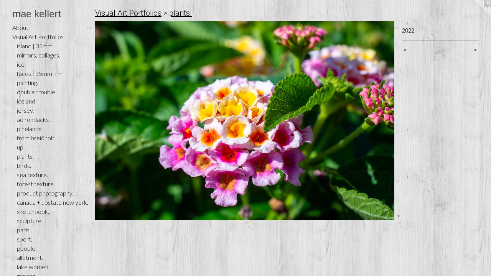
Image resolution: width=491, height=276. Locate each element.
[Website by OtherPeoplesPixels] (475, 15)
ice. (21, 64)
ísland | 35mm (35, 45)
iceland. (26, 101)
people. (26, 248)
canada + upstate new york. (52, 202)
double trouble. (36, 91)
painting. (27, 82)
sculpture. (30, 220)
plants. (25, 156)
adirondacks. (33, 119)
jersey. (25, 110)
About (20, 27)
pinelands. (30, 128)
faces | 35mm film (40, 73)
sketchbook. (33, 211)
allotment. (30, 257)
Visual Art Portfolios (38, 36)
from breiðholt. (36, 137)
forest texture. (36, 183)
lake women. (33, 266)
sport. (24, 239)
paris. (24, 229)
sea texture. (32, 174)
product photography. (45, 193)
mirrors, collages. (38, 55)
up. (21, 147)
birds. (24, 165)
